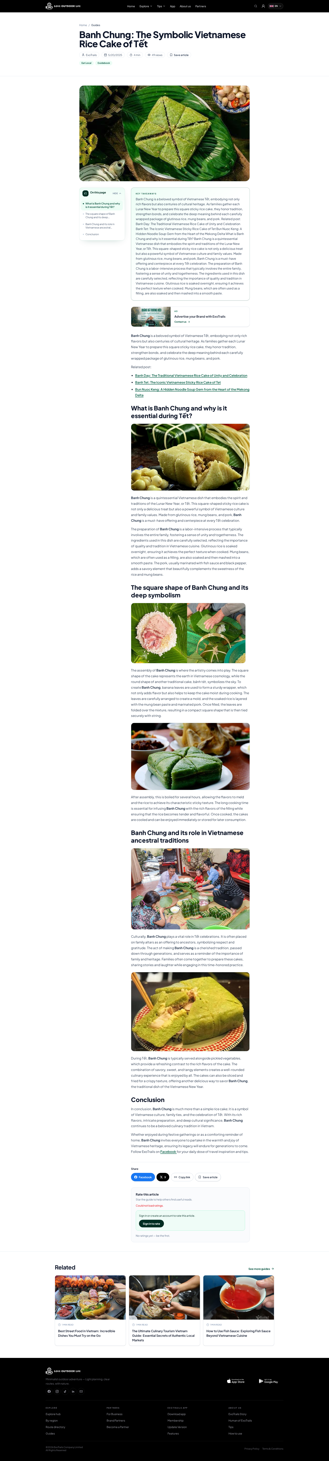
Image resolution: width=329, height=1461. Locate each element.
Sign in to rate (151, 1223)
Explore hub (53, 1414)
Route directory (55, 1427)
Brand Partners (116, 1420)
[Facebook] (49, 1391)
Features (173, 1433)
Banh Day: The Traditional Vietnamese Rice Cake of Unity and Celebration (191, 375)
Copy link (184, 1177)
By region (52, 1420)
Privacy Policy (251, 1448)
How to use (235, 1433)
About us (185, 6)
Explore (144, 6)
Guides (95, 25)
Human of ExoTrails (240, 1420)
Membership (176, 1420)
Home (131, 6)
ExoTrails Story (237, 1414)
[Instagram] (57, 1391)
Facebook (168, 1151)
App (172, 6)
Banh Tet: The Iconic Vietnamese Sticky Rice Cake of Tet (178, 382)
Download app (177, 1414)
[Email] (81, 1391)
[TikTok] (65, 1391)
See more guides (259, 1268)
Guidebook (103, 63)
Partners (200, 6)
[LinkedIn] (73, 1391)
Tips (159, 6)
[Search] (256, 6)
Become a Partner (118, 1427)
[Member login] (263, 6)
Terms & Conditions (272, 1448)
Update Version (177, 1427)
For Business (114, 1414)
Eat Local (86, 63)
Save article (181, 55)
